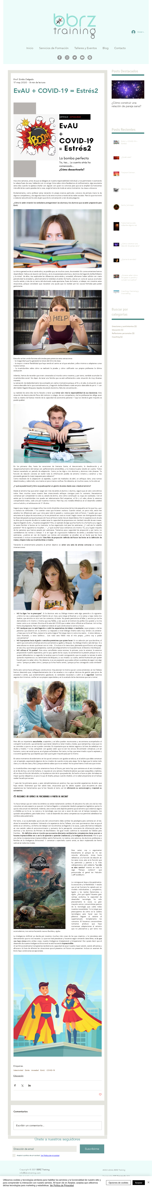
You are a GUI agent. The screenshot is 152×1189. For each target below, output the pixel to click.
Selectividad (18, 1070)
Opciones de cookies (118, 1182)
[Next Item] (139, 89)
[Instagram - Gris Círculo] (67, 57)
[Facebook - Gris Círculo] (59, 57)
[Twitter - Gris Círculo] (74, 57)
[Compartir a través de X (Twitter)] (22, 1085)
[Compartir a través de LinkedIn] (29, 1085)
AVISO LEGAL (108, 1170)
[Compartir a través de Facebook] (15, 1085)
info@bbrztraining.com (30, 1172)
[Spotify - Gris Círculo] (90, 57)
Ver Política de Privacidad (62, 1185)
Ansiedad (35, 1070)
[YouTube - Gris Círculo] (82, 57)
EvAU (42, 1070)
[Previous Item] (116, 89)
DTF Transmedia (119, 1176)
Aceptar (138, 1182)
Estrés (27, 1070)
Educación (18, 1076)
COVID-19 (51, 1070)
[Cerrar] (148, 1182)
